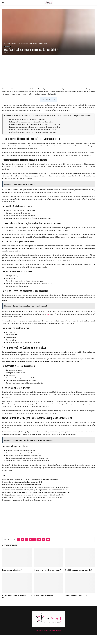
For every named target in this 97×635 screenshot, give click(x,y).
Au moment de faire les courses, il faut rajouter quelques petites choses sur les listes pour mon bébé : (36, 490)
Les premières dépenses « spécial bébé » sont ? (30, 479)
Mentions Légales (49, 630)
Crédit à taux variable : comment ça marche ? (78, 570)
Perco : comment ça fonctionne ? (12, 570)
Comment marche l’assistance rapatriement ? (47, 570)
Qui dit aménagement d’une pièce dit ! (22, 484)
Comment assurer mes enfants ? (43, 595)
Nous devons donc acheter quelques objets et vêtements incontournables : (27, 500)
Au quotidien (7, 46)
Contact (58, 630)
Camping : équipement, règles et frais (76, 595)
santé (48, 314)
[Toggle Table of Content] (53, 99)
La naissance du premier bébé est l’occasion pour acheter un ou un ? (36, 492)
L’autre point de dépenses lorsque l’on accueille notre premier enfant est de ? (33, 495)
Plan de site (39, 630)
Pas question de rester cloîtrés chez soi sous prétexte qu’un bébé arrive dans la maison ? (32, 497)
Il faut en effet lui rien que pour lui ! (22, 482)
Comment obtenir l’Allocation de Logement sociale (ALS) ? (17, 596)
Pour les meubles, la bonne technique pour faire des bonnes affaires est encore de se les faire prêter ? (36, 487)
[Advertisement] (48, 72)
